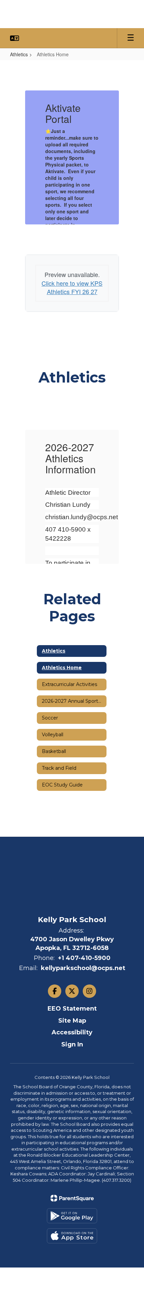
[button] (14, 38)
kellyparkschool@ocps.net (83, 968)
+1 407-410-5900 (84, 958)
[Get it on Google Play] (72, 1215)
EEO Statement (72, 1008)
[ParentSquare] (72, 1198)
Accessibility (72, 1032)
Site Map (72, 1020)
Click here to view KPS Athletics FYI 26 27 (72, 287)
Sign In (72, 1044)
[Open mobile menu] (130, 38)
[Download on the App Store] (72, 1235)
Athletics (19, 54)
